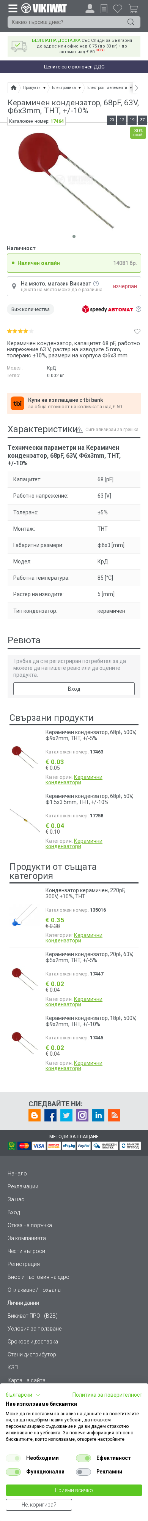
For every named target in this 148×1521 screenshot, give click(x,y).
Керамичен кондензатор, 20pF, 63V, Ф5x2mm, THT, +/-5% (89, 957)
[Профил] (89, 8)
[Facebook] (50, 1115)
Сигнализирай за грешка (112, 429)
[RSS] (114, 1115)
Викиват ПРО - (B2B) (33, 1316)
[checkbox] (13, 1458)
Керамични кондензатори (74, 779)
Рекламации (23, 1186)
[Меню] (12, 8)
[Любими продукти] (117, 8)
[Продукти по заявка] (104, 8)
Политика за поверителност (107, 1395)
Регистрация (24, 1264)
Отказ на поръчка (30, 1225)
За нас (16, 1199)
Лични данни (23, 1303)
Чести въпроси (26, 1251)
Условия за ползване (34, 1329)
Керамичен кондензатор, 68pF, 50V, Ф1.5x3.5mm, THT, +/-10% (89, 799)
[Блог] (34, 1115)
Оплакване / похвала (34, 1290)
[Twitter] (66, 1115)
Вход (74, 689)
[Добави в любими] (137, 331)
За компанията (27, 1238)
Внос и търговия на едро (38, 1277)
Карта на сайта (27, 1380)
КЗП (13, 1367)
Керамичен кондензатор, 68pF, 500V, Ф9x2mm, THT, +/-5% (91, 735)
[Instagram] (82, 1115)
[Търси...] (130, 22)
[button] (23, 1395)
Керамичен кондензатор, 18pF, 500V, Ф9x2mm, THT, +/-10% (91, 1021)
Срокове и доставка (33, 1342)
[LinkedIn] (98, 1115)
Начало (17, 1173)
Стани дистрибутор (32, 1354)
